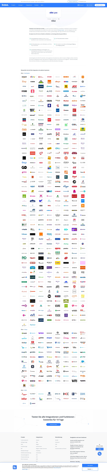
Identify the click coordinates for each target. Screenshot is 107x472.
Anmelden (91, 5)
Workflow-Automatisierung (26, 452)
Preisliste (36, 5)
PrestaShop (38, 450)
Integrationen (29, 5)
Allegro (37, 444)
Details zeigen (25, 469)
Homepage (49, 18)
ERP (21, 448)
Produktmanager (24, 446)
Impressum (57, 442)
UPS (37, 457)
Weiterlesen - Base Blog (75, 461)
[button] (81, 5)
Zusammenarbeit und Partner (60, 448)
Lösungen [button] (20, 5)
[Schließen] (104, 443)
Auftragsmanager (61, 30)
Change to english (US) (73, 1)
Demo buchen (99, 449)
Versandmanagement (25, 454)
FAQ (56, 446)
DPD (37, 459)
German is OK (83, 1)
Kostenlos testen (99, 5)
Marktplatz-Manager (24, 450)
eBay (37, 442)
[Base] (5, 5)
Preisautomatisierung (25, 457)
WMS (25, 390)
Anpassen (89, 469)
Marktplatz (27, 73)
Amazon (37, 440)
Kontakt (56, 440)
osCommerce (38, 452)
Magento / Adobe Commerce (41, 448)
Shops (25, 329)
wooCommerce (39, 446)
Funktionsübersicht (24, 440)
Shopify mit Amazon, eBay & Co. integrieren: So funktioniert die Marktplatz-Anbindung (77, 447)
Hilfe (56, 444)
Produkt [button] (13, 5)
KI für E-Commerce (24, 459)
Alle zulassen (90, 465)
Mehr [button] (42, 5)
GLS (37, 461)
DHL (37, 454)
